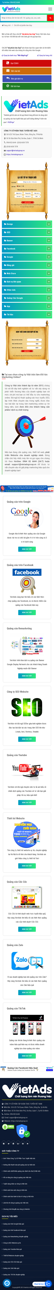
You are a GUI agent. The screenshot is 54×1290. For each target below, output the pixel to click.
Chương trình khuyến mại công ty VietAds (16, 1209)
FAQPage (11, 122)
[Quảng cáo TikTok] (27, 1024)
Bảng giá (10, 265)
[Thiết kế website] (27, 834)
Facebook (10, 249)
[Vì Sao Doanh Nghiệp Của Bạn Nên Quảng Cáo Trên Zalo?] (27, 961)
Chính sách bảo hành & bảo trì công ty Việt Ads (18, 1196)
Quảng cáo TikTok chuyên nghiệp (14, 1275)
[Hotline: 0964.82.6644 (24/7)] (7, 1283)
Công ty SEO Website (18, 691)
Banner (9, 240)
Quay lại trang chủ (45, 55)
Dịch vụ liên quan (13, 281)
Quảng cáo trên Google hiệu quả (13, 1224)
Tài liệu (9, 314)
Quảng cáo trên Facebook (20, 565)
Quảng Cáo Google (14, 298)
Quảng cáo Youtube (17, 755)
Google (9, 257)
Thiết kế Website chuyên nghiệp (13, 1256)
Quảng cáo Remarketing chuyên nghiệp (15, 1237)
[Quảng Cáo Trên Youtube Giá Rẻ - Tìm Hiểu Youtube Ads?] (27, 771)
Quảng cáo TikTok (16, 1008)
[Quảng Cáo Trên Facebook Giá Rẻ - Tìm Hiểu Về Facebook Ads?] (27, 581)
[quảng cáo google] (27, 488)
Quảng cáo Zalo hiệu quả (11, 1268)
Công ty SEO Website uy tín (12, 1243)
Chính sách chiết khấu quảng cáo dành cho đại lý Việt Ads (21, 1171)
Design (9, 224)
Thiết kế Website (16, 818)
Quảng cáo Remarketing (19, 628)
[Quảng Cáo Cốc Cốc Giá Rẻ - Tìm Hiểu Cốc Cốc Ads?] (27, 898)
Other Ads (10, 290)
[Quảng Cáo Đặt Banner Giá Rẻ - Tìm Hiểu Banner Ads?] (27, 644)
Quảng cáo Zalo (15, 945)
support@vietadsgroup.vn (15, 151)
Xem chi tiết (27, 549)
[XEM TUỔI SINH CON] (27, 343)
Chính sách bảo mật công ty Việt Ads (15, 1190)
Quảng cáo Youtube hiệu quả (12, 1249)
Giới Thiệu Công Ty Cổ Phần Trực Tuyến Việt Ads (19, 1158)
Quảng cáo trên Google (19, 501)
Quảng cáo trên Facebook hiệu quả (14, 1230)
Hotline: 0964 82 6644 (12, 2)
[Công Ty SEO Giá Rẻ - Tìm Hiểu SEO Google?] (27, 708)
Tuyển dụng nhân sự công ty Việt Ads (15, 1184)
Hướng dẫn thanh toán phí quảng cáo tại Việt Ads (19, 1165)
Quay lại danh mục (16, 55)
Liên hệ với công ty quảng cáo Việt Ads (15, 1203)
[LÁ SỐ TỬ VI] (27, 191)
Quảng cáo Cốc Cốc (17, 881)
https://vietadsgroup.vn (14, 154)
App (8, 306)
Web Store (11, 273)
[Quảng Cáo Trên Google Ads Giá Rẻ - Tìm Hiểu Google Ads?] (27, 518)
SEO (8, 232)
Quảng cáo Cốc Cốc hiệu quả (12, 1262)
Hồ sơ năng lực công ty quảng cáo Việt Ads (17, 1177)
